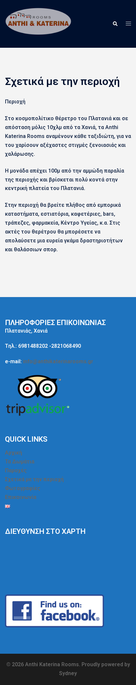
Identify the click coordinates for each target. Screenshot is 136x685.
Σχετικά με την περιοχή (34, 479)
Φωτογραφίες (22, 488)
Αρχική (13, 453)
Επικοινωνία (20, 497)
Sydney (68, 673)
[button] (115, 23)
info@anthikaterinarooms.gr (58, 361)
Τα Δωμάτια (19, 461)
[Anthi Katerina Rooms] (39, 23)
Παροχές (16, 470)
